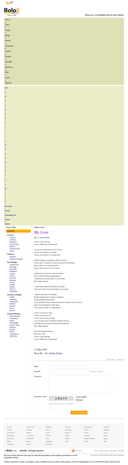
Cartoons (13, 240)
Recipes (13, 304)
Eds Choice (8, 206)
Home (96, 451)
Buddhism (13, 271)
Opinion (12, 246)
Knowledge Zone (10, 215)
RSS (7, 72)
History (12, 282)
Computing (13, 318)
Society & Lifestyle (14, 295)
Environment (14, 244)
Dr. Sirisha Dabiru (43, 238)
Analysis (13, 238)
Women (12, 310)
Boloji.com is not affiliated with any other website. (104, 15)
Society (12, 306)
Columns (10, 254)
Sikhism (13, 289)
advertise (8, 67)
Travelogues (14, 334)
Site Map (121, 451)
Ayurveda (13, 269)
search (8, 51)
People (12, 285)
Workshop (13, 336)
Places (12, 287)
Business (13, 257)
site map (8, 62)
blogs (7, 35)
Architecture (14, 265)
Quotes (12, 329)
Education (13, 242)
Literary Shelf (14, 325)
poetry (7, 30)
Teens (12, 308)
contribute (9, 46)
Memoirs (13, 327)
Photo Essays (15, 249)
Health (12, 297)
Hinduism (13, 280)
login (7, 78)
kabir (7, 25)
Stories (12, 332)
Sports (12, 251)
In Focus (10, 235)
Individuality (14, 323)
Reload (79, 400)
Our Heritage (12, 262)
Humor (12, 321)
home (7, 20)
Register (8, 83)
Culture (12, 276)
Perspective (14, 302)
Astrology (13, 267)
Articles (7, 210)
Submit (7, 224)
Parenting (13, 299)
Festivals (13, 278)
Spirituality (13, 291)
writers (8, 41)
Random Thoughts (16, 259)
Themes (7, 219)
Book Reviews (15, 316)
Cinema (12, 274)
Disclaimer (113, 451)
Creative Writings (13, 314)
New (6, 88)
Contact (8, 56)
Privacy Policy (103, 451)
